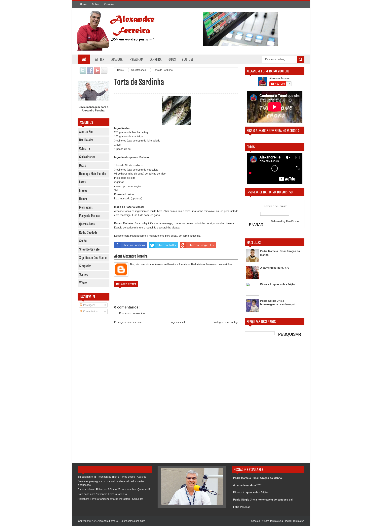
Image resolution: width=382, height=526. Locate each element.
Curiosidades (87, 156)
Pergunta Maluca (89, 215)
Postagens (89, 304)
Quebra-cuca (87, 224)
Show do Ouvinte (89, 249)
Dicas (82, 165)
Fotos (82, 182)
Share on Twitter (166, 245)
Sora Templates (272, 521)
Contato (109, 4)
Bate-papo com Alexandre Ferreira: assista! (103, 494)
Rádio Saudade (88, 232)
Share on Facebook (134, 245)
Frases (83, 190)
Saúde (83, 240)
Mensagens (86, 207)
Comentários (90, 311)
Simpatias (85, 265)
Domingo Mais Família (92, 173)
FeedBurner (292, 221)
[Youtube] (97, 72)
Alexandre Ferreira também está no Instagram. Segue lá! (110, 498)
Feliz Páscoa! (241, 507)
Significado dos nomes (93, 257)
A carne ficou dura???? (274, 267)
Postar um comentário (132, 313)
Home (83, 4)
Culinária (84, 148)
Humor (83, 198)
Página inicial (177, 322)
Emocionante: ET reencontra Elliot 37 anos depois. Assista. (112, 476)
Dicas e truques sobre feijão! (277, 284)
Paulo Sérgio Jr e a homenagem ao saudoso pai (263, 499)
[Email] (104, 72)
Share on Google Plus (201, 245)
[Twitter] (83, 72)
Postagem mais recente (128, 322)
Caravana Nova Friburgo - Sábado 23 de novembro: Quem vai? (114, 489)
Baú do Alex (86, 140)
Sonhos (83, 274)
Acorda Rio (86, 131)
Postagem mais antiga (225, 322)
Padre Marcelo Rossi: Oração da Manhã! (258, 477)
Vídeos (83, 282)
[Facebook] (90, 72)
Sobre (95, 4)
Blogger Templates (294, 521)
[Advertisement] (93, 381)
